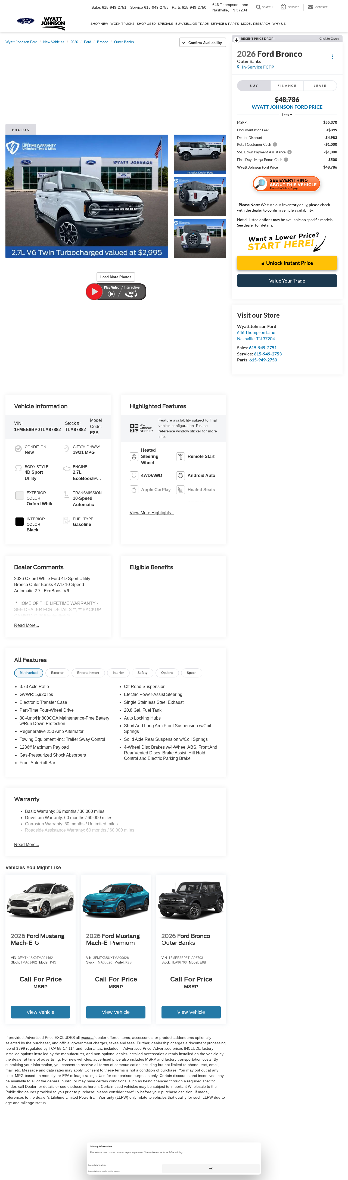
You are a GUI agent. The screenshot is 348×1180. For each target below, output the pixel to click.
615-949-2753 (268, 353)
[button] (86, 196)
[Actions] (332, 56)
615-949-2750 (263, 359)
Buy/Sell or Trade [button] (192, 24)
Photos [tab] (20, 130)
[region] (287, 145)
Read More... (26, 625)
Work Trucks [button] (122, 24)
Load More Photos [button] (115, 277)
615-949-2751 (263, 347)
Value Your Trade (287, 281)
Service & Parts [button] (225, 24)
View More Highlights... (152, 512)
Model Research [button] (255, 24)
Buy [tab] (254, 85)
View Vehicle (40, 1012)
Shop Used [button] (146, 24)
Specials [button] (165, 24)
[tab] (28, 672)
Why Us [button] (279, 24)
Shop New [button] (99, 24)
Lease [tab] (320, 85)
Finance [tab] (287, 85)
